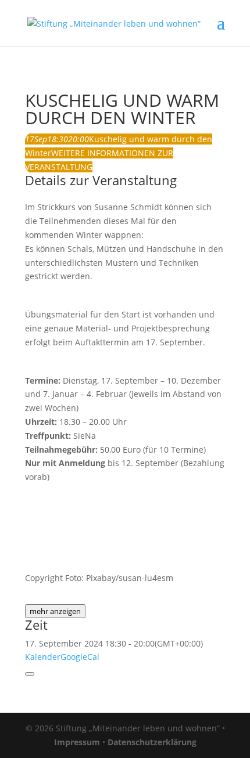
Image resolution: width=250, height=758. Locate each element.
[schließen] (29, 674)
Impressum (77, 742)
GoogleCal (79, 656)
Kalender (42, 656)
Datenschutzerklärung (152, 742)
